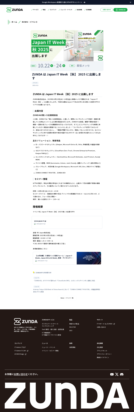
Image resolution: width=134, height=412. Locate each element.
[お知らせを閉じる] (130, 2)
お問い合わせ (107, 10)
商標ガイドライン (103, 358)
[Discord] (121, 374)
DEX (70, 331)
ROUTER (72, 327)
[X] (117, 374)
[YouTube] (112, 374)
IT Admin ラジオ (20, 351)
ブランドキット (102, 351)
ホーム (14, 22)
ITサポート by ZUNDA (104, 324)
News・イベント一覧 (67, 298)
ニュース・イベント (48, 347)
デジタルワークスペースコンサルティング (50, 325)
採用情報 (72, 347)
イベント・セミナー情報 (50, 351)
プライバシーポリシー (104, 354)
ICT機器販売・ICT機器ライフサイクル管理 (51, 334)
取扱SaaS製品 (74, 324)
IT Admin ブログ (20, 347)
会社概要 (100, 347)
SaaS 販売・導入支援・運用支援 (53, 329)
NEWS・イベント (30, 22)
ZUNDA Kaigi (19, 354)
